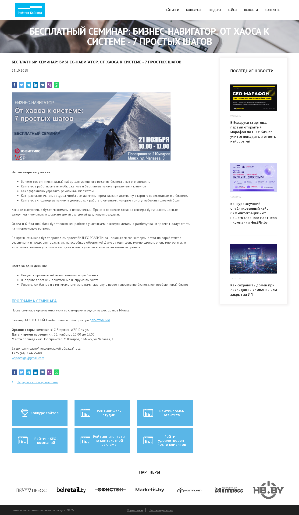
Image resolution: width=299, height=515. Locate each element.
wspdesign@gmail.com (28, 358)
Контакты (272, 10)
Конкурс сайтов (45, 412)
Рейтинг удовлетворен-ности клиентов (171, 440)
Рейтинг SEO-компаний (46, 440)
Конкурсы (193, 10)
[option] (31, 490)
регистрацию (100, 320)
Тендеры (214, 10)
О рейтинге (135, 510)
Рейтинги (172, 10)
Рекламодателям (161, 510)
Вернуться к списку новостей (37, 382)
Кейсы (232, 10)
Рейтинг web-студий (109, 413)
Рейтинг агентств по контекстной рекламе (109, 440)
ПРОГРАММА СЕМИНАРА (34, 300)
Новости (251, 10)
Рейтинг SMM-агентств (171, 413)
